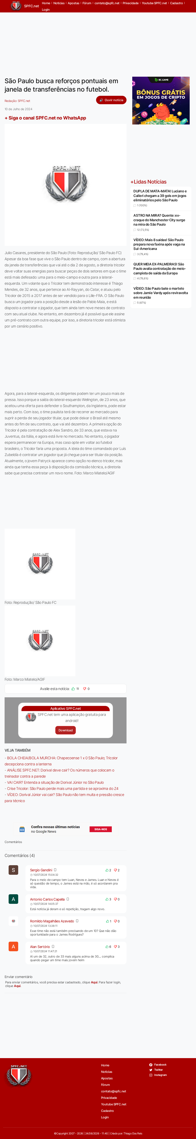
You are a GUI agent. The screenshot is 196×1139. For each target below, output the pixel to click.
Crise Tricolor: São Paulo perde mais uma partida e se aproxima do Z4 (62, 788)
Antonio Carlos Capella (47, 899)
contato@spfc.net (113, 1091)
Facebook (160, 1064)
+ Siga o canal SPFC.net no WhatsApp (45, 118)
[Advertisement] (98, 42)
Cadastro (107, 1111)
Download (66, 730)
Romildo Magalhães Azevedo (52, 921)
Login (46, 9)
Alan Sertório (40, 947)
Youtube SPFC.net (113, 1104)
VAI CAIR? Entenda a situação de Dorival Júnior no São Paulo (55, 782)
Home (105, 1065)
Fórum (105, 1085)
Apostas (107, 1078)
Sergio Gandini (41, 870)
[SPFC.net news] (66, 829)
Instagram (160, 1074)
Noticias (106, 1072)
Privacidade (109, 1098)
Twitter (158, 1069)
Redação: (17, 101)
